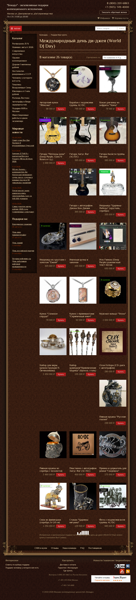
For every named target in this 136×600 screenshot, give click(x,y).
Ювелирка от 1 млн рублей (21, 92)
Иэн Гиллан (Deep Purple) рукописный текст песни (109, 262)
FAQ (82, 548)
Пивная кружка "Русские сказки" (112, 418)
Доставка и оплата (68, 565)
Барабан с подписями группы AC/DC (81, 103)
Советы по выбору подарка (17, 565)
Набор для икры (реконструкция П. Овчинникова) (50, 368)
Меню (17, 28)
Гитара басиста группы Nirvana (112, 155)
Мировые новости (18, 130)
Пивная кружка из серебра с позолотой (51, 469)
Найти (121, 28)
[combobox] (114, 57)
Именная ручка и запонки (78, 261)
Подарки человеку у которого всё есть (22, 568)
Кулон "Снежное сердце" (49, 315)
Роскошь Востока (20, 98)
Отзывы (55, 548)
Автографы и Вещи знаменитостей (21, 103)
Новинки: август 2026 (22, 47)
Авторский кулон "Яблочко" (49, 103)
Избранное (105, 18)
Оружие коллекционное (19, 59)
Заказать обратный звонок (114, 12)
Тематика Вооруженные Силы (21, 86)
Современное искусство (18, 52)
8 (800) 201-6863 (118, 3)
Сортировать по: (93, 57)
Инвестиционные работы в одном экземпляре (20, 118)
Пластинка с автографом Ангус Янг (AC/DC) (82, 469)
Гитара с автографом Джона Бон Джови (80, 206)
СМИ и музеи (41, 548)
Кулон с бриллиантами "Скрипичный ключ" (81, 315)
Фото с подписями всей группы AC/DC (112, 521)
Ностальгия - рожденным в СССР (21, 72)
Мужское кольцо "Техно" (112, 314)
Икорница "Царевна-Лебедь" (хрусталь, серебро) (110, 208)
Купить (61, 109)
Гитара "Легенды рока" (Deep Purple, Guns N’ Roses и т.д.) (52, 157)
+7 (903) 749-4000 (117, 7)
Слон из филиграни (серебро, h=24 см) (50, 521)
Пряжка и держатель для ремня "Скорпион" (112, 469)
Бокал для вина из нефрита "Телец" (109, 103)
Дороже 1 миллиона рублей (21, 66)
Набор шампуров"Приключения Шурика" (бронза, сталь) (82, 368)
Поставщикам (95, 548)
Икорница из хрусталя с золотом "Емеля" (53, 261)
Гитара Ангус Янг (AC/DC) (79, 155)
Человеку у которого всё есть (22, 79)
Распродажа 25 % (20, 44)
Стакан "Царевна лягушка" (78, 521)
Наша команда (69, 548)
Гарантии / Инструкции (68, 568)
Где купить (68, 571)
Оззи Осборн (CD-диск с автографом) (112, 366)
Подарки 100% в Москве (19, 110)
